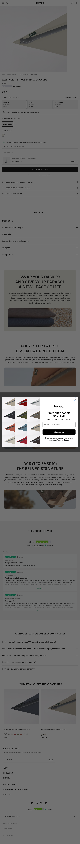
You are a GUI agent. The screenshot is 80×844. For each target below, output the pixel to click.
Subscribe (59, 432)
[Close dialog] (75, 399)
